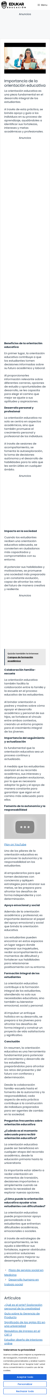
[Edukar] (13, 5)
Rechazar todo (25, 1391)
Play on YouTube (15, 844)
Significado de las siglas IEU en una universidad (24, 1324)
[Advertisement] (25, 26)
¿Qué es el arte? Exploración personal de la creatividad (23, 1306)
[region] (25, 1371)
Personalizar (25, 1384)
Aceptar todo (25, 1377)
